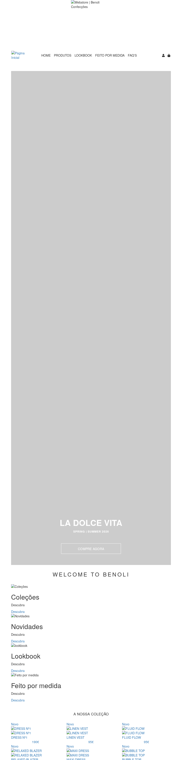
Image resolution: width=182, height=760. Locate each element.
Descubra (18, 611)
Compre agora (91, 549)
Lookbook (83, 55)
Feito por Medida (110, 55)
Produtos (62, 55)
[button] (16, 318)
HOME (46, 55)
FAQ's (132, 55)
